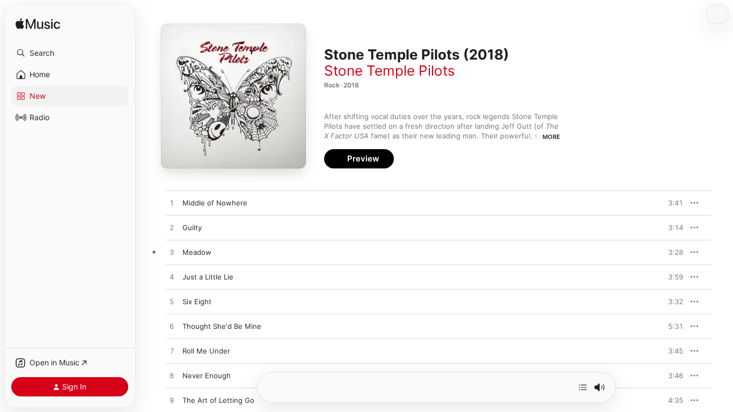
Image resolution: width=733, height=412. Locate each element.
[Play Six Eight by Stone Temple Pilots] (171, 302)
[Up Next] (582, 387)
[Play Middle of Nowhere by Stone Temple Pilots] (171, 203)
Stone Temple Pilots (389, 70)
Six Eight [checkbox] (196, 301)
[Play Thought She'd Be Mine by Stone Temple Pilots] (171, 327)
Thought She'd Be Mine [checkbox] (221, 326)
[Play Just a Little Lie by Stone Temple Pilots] (171, 277)
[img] (38, 24)
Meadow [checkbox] (196, 252)
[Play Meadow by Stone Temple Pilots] (171, 253)
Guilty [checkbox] (192, 227)
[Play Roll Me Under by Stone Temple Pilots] (171, 351)
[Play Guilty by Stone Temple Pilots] (171, 228)
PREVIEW (671, 203)
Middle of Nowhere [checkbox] (214, 202)
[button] (70, 53)
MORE (551, 137)
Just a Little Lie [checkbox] (207, 277)
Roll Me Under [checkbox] (206, 351)
